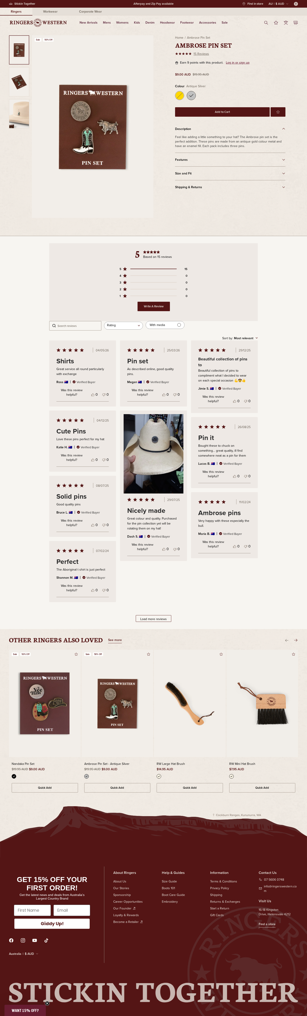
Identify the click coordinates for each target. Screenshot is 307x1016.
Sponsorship (122, 895)
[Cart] (296, 22)
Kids (137, 22)
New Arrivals (89, 22)
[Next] (296, 640)
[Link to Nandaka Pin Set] (45, 703)
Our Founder (122, 908)
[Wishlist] (276, 22)
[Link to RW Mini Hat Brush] (262, 703)
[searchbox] (78, 326)
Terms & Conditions (223, 881)
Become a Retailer (126, 922)
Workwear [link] (50, 11)
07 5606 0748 (274, 879)
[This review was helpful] (92, 394)
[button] (278, 112)
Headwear (167, 22)
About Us (119, 881)
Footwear (187, 22)
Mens (107, 22)
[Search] (266, 22)
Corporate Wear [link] (90, 11)
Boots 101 (168, 888)
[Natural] (159, 776)
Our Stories (121, 888)
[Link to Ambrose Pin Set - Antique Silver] (117, 703)
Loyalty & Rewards (126, 915)
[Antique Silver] (191, 96)
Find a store (267, 924)
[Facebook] (11, 940)
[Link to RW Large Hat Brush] (190, 703)
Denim (150, 22)
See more (115, 640)
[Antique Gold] (180, 96)
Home (179, 37)
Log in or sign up (237, 62)
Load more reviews (153, 619)
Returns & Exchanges (225, 901)
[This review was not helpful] (103, 394)
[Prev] (287, 640)
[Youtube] (34, 940)
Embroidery (170, 901)
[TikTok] (46, 940)
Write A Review (154, 306)
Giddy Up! (52, 923)
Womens (122, 22)
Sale (225, 22)
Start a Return (219, 908)
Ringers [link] (16, 11)
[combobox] (123, 325)
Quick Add (45, 788)
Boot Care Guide (173, 895)
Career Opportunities (128, 901)
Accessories (207, 22)
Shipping (216, 895)
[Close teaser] (47, 1003)
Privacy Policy (219, 888)
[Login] (286, 22)
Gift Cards (217, 915)
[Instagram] (23, 940)
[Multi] (14, 776)
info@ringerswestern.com (280, 888)
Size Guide (169, 881)
